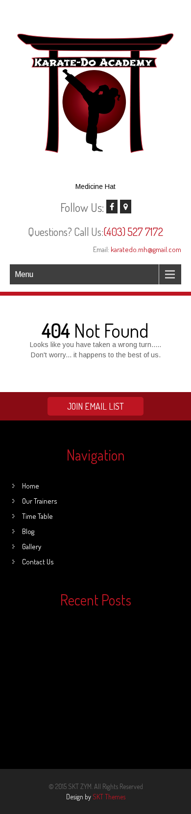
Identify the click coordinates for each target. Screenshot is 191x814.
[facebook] (112, 206)
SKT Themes (109, 796)
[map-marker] (125, 206)
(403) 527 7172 (133, 231)
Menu (24, 274)
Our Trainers (39, 501)
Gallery (31, 546)
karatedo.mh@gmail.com (146, 249)
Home (30, 485)
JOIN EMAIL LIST (95, 406)
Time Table (37, 516)
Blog (28, 531)
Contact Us (38, 561)
